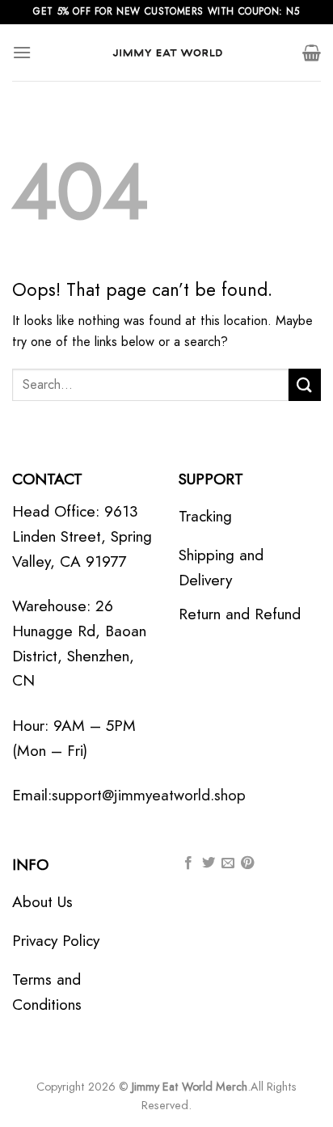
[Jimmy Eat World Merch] (166, 52)
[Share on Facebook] (188, 863)
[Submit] (305, 384)
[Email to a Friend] (227, 863)
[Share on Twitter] (208, 863)
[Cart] (311, 52)
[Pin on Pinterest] (247, 863)
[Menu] (22, 52)
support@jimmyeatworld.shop (149, 794)
